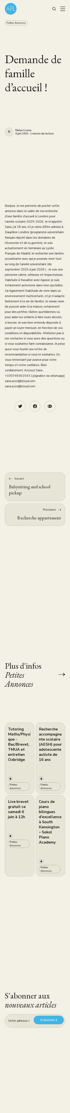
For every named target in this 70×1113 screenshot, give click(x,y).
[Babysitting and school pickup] (35, 487)
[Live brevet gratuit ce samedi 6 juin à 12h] (19, 835)
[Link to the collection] (58, 674)
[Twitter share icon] (20, 406)
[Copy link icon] (49, 406)
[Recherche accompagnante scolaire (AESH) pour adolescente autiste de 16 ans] (50, 758)
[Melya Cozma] (9, 132)
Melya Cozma (23, 130)
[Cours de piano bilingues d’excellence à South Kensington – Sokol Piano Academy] (50, 835)
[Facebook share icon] (35, 406)
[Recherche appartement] (35, 515)
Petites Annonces (16, 22)
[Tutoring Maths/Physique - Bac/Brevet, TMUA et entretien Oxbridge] (19, 758)
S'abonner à (48, 1020)
